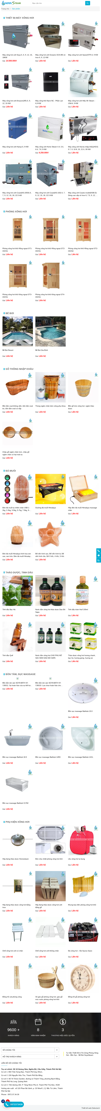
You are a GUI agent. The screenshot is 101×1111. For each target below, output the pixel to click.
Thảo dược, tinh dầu (19, 572)
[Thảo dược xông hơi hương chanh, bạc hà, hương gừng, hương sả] (83, 651)
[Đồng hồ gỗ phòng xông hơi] (83, 993)
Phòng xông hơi (16, 211)
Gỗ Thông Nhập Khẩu (19, 369)
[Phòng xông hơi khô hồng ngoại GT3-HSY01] (17, 290)
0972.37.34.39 (13, 1094)
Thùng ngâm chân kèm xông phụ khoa (50, 406)
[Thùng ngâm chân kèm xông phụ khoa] (50, 402)
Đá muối (11, 471)
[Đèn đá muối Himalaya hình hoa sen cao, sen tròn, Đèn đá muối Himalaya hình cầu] (17, 549)
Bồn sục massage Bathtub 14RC (48, 757)
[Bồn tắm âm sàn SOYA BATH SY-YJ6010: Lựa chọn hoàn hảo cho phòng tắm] (50, 679)
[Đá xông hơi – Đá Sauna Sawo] (83, 947)
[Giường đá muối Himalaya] (50, 503)
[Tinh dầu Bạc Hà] (17, 605)
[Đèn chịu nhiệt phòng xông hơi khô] (50, 855)
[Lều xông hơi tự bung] (83, 855)
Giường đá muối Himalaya (45, 508)
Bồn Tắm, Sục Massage (21, 674)
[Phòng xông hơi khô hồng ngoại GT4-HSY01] (50, 290)
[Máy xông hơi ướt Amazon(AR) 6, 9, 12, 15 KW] (17, 97)
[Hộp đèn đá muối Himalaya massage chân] (83, 503)
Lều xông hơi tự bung (76, 859)
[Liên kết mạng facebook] (99, 555)
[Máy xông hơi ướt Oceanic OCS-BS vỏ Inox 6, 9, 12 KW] (50, 51)
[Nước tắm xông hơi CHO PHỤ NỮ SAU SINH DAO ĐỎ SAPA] (50, 651)
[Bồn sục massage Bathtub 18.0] (17, 753)
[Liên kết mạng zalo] (99, 560)
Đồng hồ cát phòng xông (12, 997)
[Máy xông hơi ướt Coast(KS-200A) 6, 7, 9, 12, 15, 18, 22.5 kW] (17, 189)
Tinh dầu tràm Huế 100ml (78, 609)
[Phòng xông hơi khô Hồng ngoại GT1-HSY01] (17, 244)
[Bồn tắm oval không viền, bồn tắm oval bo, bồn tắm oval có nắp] (17, 402)
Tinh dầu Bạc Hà (8, 609)
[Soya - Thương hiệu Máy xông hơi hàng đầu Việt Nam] (11, 5)
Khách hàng (13, 1035)
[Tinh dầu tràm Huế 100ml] (83, 605)
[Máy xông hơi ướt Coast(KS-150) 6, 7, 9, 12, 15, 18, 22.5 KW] (50, 189)
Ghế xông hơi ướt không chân (47, 951)
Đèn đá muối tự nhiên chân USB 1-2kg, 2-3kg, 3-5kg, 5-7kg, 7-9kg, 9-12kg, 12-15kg (16, 510)
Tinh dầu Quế (7, 655)
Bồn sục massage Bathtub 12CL (80, 757)
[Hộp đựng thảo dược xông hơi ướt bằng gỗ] (50, 901)
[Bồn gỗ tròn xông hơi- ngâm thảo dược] (83, 402)
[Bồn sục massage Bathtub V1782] (17, 799)
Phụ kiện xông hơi (17, 822)
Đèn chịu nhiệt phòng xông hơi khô (49, 859)
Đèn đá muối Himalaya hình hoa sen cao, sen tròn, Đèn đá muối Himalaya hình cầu (16, 556)
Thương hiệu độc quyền (63, 1035)
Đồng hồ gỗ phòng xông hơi (79, 997)
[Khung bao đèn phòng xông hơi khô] (83, 901)
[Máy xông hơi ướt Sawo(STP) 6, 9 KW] (83, 51)
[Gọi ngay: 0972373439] (99, 551)
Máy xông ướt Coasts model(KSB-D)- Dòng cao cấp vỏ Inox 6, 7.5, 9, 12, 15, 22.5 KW (83, 195)
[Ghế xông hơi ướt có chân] (17, 947)
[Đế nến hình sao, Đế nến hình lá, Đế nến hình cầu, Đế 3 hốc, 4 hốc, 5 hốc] (50, 549)
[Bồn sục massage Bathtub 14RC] (50, 753)
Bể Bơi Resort (7, 350)
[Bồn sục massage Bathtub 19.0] (83, 707)
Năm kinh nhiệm (38, 1035)
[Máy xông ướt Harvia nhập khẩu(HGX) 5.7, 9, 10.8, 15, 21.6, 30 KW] (83, 143)
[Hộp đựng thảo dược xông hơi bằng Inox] (17, 901)
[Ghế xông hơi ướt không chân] (50, 947)
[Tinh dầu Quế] (17, 651)
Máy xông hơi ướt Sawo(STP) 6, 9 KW (83, 55)
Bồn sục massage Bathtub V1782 (15, 803)
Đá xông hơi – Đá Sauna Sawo (80, 951)
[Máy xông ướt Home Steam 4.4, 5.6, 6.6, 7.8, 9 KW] (50, 143)
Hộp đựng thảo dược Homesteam (15, 859)
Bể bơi (10, 313)
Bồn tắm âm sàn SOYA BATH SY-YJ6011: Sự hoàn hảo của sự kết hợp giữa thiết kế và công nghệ (17, 685)
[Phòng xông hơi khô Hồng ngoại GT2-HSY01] (50, 244)
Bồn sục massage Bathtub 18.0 (14, 757)
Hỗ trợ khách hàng (12, 1057)
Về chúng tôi (9, 1050)
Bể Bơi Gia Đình (41, 350)
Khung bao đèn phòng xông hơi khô (82, 905)
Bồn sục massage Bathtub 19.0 (80, 711)
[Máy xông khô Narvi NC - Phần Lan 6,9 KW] (50, 97)
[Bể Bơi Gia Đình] (50, 346)
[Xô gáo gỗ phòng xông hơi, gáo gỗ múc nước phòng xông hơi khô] (50, 993)
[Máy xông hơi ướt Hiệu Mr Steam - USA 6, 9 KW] (83, 97)
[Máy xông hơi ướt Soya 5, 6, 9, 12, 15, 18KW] (17, 51)
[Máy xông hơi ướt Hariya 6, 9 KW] (17, 143)
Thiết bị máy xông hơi (20, 18)
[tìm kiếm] (87, 3)
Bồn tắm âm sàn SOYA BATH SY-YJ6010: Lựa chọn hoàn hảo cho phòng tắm (48, 685)
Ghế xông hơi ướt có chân (12, 951)
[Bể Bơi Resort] (17, 346)
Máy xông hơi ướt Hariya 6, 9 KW (15, 147)
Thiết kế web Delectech (91, 1108)
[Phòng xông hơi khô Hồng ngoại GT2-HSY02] (83, 244)
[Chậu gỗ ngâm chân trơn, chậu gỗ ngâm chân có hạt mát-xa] (17, 448)
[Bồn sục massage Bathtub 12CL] (83, 753)
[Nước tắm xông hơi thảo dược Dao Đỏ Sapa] (50, 605)
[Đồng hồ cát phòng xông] (17, 993)
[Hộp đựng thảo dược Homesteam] (17, 855)
